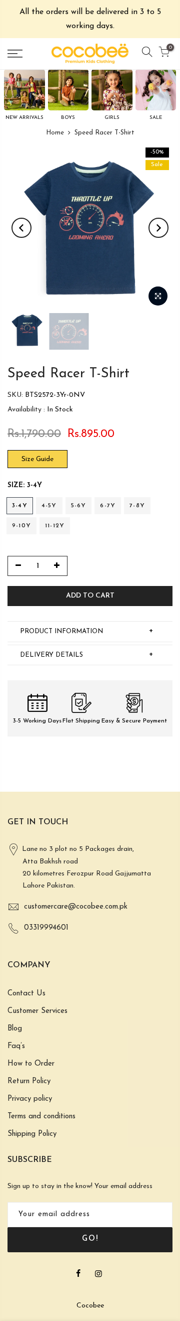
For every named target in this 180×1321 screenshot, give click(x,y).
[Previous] (22, 228)
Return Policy (29, 1081)
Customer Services (38, 1011)
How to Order (31, 1064)
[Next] (158, 228)
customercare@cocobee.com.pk (76, 907)
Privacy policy (30, 1099)
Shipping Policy (32, 1134)
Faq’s (16, 1046)
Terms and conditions (42, 1116)
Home (55, 132)
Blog (15, 1029)
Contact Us (27, 993)
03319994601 (46, 928)
